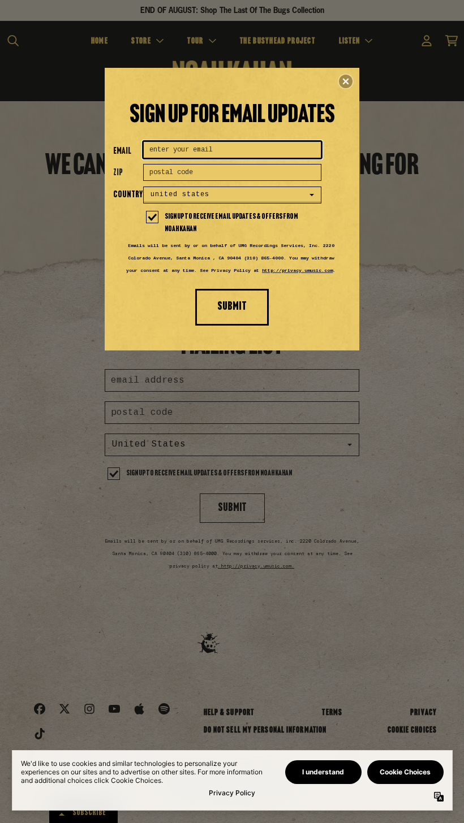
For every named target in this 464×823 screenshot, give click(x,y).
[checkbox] (233, 223)
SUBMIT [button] (232, 307)
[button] (346, 81)
